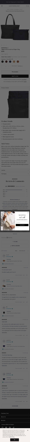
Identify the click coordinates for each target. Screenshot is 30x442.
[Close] (27, 430)
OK (14, 439)
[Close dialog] (28, 213)
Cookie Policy (11, 437)
